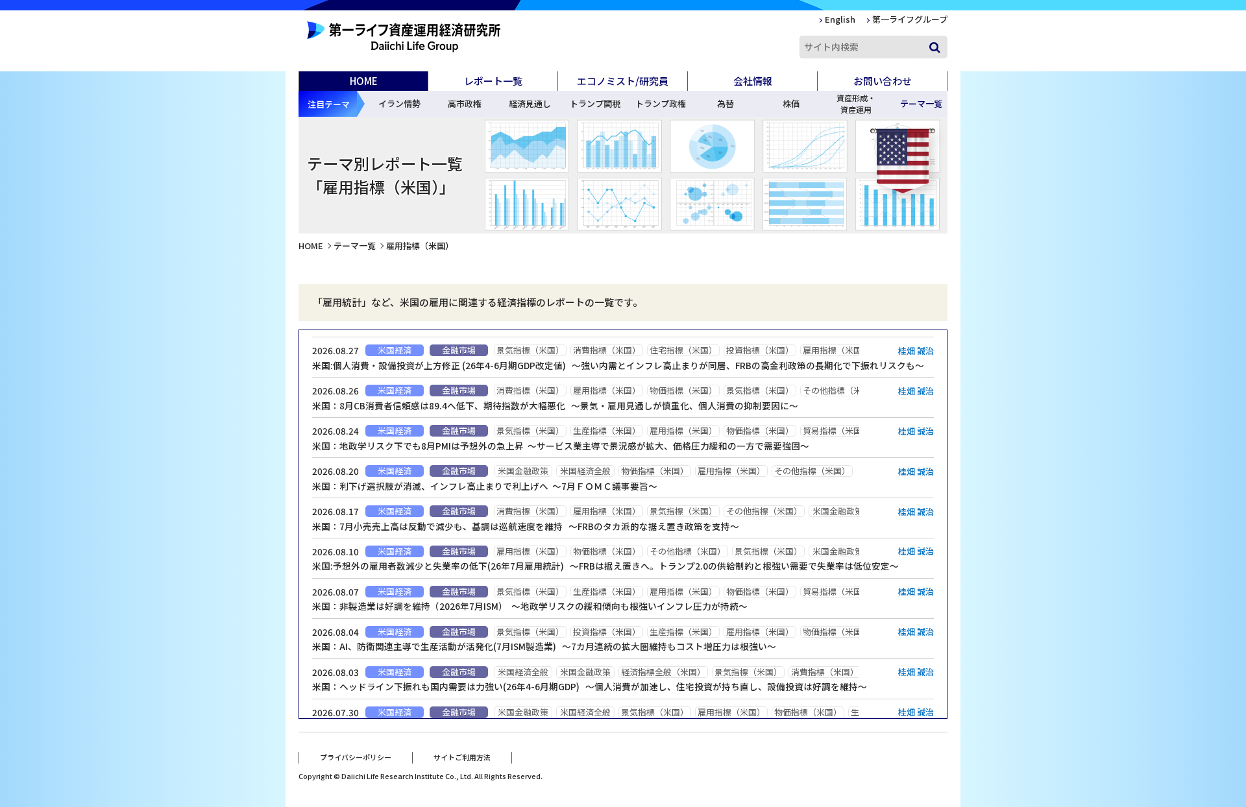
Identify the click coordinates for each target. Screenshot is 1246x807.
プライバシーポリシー (355, 757)
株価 (791, 103)
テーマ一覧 (355, 245)
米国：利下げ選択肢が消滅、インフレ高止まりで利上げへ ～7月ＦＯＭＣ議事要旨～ (484, 485)
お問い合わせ (882, 81)
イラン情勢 (399, 103)
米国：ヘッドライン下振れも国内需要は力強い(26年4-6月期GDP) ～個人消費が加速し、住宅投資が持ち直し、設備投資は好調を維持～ (589, 686)
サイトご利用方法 (462, 757)
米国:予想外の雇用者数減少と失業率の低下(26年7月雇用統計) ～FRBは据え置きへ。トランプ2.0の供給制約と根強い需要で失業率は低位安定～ (605, 565)
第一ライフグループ (909, 19)
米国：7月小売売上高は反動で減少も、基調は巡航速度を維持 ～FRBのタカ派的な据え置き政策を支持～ (525, 526)
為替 (725, 103)
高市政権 (465, 103)
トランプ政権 (660, 103)
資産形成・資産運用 (856, 103)
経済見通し (530, 103)
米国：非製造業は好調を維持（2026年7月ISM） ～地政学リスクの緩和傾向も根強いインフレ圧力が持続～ (530, 605)
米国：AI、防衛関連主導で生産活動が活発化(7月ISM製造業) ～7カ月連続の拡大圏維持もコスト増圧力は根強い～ (544, 646)
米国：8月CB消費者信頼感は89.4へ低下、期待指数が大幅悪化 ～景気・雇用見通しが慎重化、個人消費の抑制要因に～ (555, 405)
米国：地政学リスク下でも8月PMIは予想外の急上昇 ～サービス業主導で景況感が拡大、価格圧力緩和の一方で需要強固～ (560, 445)
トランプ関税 (595, 103)
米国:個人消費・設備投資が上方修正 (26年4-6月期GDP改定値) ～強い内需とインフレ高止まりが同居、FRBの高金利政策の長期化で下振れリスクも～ (618, 365)
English (840, 19)
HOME (364, 81)
